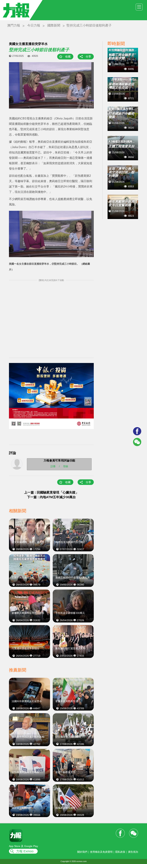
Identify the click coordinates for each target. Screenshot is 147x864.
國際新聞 (53, 25)
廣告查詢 (133, 851)
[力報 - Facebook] (137, 431)
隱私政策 (120, 851)
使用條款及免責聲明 (101, 851)
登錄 (65, 466)
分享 (88, 56)
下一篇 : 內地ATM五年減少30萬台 (51, 497)
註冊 (53, 466)
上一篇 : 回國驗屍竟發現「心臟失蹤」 (51, 492)
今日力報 (33, 25)
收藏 (68, 56)
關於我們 (82, 851)
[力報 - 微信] (137, 441)
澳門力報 (13, 25)
